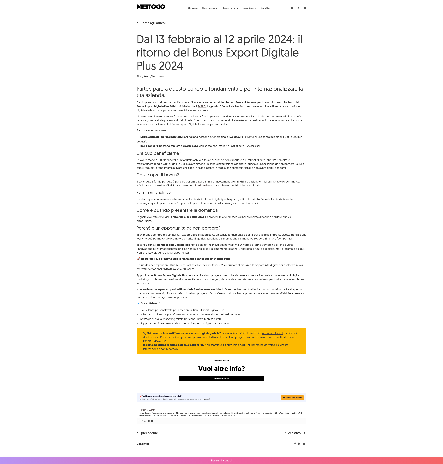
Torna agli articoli (153, 23)
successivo (293, 433)
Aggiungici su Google (294, 397)
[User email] (152, 421)
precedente (149, 433)
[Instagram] (142, 421)
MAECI (202, 106)
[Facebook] (139, 421)
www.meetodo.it (272, 333)
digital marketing (203, 185)
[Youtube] (149, 421)
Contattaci (265, 8)
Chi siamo (193, 8)
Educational (248, 8)
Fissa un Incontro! (221, 460)
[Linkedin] (145, 421)
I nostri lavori (229, 8)
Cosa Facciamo (209, 8)
